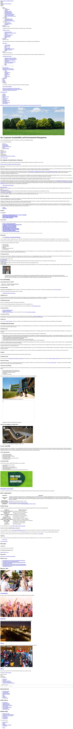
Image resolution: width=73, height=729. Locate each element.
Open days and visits (6, 709)
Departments (5, 78)
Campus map (5, 679)
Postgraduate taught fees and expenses (9, 293)
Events (4, 80)
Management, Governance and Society (10, 226)
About (4, 51)
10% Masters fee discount (36, 305)
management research (60, 180)
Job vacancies (5, 716)
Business (4, 38)
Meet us (4, 97)
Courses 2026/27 (16, 105)
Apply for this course (4, 157)
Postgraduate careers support (6, 488)
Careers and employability (7, 707)
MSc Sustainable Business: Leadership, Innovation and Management (14, 564)
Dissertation (5, 208)
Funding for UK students (7, 311)
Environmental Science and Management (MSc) (11, 561)
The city (2, 643)
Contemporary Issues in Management (9, 225)
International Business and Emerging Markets (11, 229)
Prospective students (6, 691)
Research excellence (3, 187)
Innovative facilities (3, 259)
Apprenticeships (5, 706)
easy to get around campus (51, 362)
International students (6, 102)
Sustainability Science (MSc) (7, 563)
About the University (6, 713)
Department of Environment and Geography (37, 171)
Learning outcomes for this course (7, 258)
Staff (3, 695)
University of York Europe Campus (8, 682)
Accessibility (5, 725)
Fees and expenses (6, 96)
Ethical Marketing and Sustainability (9, 227)
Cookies (4, 723)
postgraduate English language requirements (17, 525)
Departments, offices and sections (8, 714)
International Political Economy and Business (11, 228)
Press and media (5, 697)
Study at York (5, 105)
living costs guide (9, 321)
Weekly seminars (3, 261)
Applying (4, 94)
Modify (4, 727)
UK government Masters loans (8, 310)
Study (4, 7)
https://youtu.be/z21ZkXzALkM (8, 185)
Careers (4, 147)
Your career (4, 99)
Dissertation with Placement (15, 237)
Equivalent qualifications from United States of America (18, 502)
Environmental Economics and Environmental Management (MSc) (14, 560)
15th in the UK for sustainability (5, 191)
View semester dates (3, 152)
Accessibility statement (9, 0)
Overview (4, 143)
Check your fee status (57, 289)
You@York (41, 533)
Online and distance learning (7, 705)
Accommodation (5, 98)
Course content (5, 144)
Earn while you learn (6, 100)
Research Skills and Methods (8, 217)
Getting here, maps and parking (8, 715)
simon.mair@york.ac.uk (4, 552)
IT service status (5, 717)
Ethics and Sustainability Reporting (9, 230)
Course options (5, 103)
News (4, 79)
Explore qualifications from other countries (28, 503)
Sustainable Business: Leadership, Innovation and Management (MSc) (14, 565)
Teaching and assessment (7, 146)
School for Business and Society (51, 171)
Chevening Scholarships (37, 316)
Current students (5, 692)
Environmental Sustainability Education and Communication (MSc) (14, 562)
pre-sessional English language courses (18, 530)
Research (4, 25)
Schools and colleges (6, 694)
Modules (4, 207)
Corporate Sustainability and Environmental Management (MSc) (30, 105)
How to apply (5, 539)
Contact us (4, 680)
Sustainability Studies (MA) (7, 566)
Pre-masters (11, 501)
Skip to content (3, 0)
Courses (4, 93)
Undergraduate (5, 702)
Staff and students (6, 67)
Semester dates (5, 718)
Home (1, 105)
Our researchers (3, 183)
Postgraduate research (6, 704)
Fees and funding (5, 145)
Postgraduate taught (3, 92)
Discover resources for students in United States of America (10, 164)
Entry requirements (6, 148)
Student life (2, 618)
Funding (4, 95)
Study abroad (5, 101)
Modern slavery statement (7, 724)
